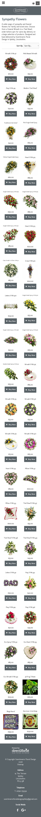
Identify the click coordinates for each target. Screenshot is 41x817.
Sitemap (20, 764)
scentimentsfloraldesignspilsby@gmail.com (20, 799)
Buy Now (12, 79)
